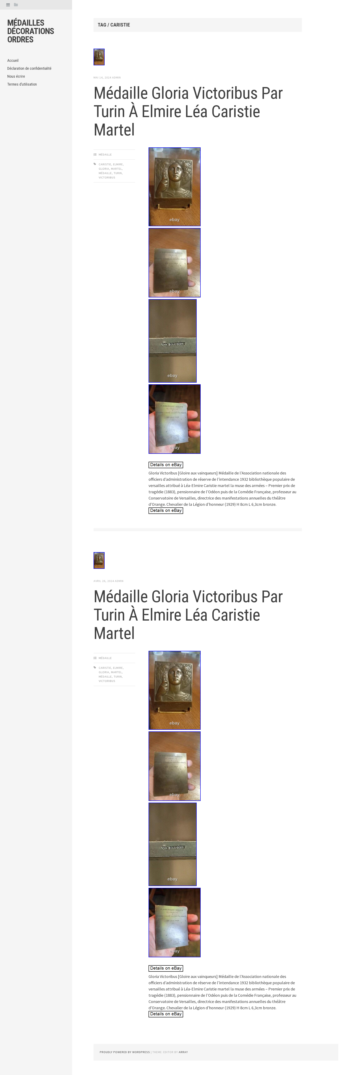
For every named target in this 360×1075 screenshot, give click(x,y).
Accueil (13, 60)
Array (183, 1052)
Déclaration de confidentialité (29, 68)
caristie (105, 164)
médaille (105, 154)
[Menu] (8, 4)
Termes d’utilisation (22, 84)
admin (116, 77)
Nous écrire (16, 76)
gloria (104, 169)
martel (116, 169)
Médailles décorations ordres (30, 31)
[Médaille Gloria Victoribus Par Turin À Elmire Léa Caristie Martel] (198, 58)
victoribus (107, 177)
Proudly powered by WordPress (125, 1052)
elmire (118, 164)
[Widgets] (16, 4)
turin (118, 173)
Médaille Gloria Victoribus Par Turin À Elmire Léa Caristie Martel (188, 111)
